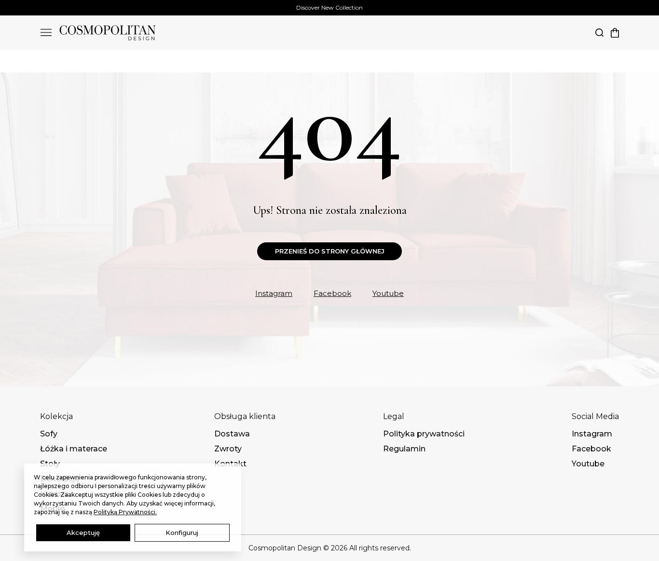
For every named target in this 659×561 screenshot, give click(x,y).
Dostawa (232, 434)
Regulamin (404, 449)
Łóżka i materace (73, 449)
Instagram (273, 293)
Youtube (388, 293)
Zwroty (228, 449)
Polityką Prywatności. (125, 512)
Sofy (48, 434)
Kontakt (230, 464)
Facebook (332, 293)
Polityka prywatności (424, 434)
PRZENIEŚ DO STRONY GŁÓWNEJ (329, 251)
